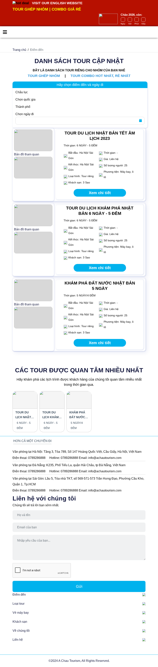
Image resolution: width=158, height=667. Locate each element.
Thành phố (22, 106)
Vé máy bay (21, 612)
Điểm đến (19, 594)
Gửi (79, 586)
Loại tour (18, 603)
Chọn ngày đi (24, 114)
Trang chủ (19, 49)
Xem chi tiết (100, 193)
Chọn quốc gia (25, 99)
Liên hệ (18, 639)
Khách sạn (20, 621)
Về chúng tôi (21, 630)
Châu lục (21, 92)
